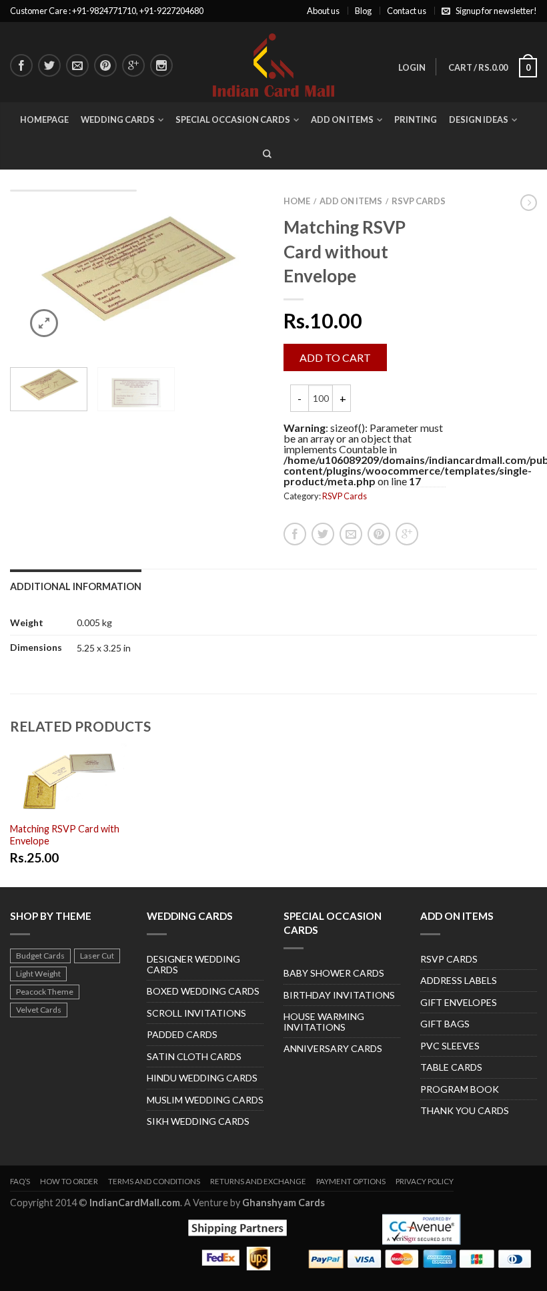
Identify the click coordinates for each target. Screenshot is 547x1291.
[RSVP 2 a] (136, 273)
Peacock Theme (44, 992)
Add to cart (335, 357)
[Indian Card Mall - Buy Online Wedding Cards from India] (274, 62)
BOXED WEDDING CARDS (203, 991)
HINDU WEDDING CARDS (202, 1077)
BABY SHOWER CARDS (334, 973)
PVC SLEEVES (450, 1045)
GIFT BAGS (445, 1023)
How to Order (69, 1181)
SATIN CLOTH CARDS (194, 1056)
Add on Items (342, 119)
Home (297, 201)
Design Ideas (478, 119)
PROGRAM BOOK (459, 1089)
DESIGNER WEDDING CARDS (193, 964)
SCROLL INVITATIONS (196, 1013)
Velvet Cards (38, 1010)
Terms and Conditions (154, 1181)
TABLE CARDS (451, 1067)
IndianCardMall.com (134, 1202)
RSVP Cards (419, 201)
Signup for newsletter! (496, 10)
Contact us (406, 10)
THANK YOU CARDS (464, 1110)
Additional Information (75, 586)
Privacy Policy (425, 1181)
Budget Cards (40, 956)
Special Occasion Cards (232, 119)
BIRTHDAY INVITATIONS (339, 995)
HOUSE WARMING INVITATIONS (324, 1022)
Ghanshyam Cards (283, 1202)
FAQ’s (20, 1181)
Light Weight (38, 974)
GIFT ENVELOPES (458, 1002)
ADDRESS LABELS (458, 980)
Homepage (44, 119)
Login (412, 67)
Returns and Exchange (258, 1181)
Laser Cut (97, 956)
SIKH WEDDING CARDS (198, 1121)
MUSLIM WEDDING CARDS (205, 1099)
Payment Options (351, 1181)
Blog (363, 10)
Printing (415, 119)
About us (323, 10)
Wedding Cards (118, 119)
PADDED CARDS (182, 1034)
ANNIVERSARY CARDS (333, 1048)
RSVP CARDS (449, 959)
